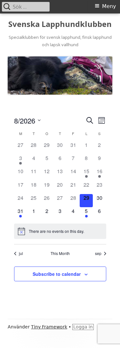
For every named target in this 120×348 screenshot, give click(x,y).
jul (21, 253)
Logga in (83, 326)
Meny (109, 6)
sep (98, 253)
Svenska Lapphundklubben (60, 24)
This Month (60, 253)
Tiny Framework (49, 326)
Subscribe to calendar (57, 274)
